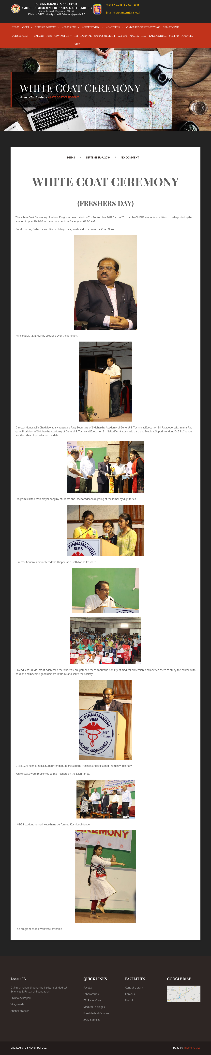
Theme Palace (192, 1047)
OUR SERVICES (20, 35)
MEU (144, 35)
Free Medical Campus (96, 1013)
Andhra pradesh (20, 1010)
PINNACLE (187, 35)
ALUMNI (122, 35)
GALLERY (39, 35)
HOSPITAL (85, 35)
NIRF (77, 44)
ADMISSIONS (69, 27)
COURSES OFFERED (45, 27)
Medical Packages (94, 1006)
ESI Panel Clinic (92, 1000)
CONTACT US (61, 35)
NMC (49, 35)
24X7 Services (91, 1019)
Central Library (134, 987)
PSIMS (71, 157)
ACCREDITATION (91, 27)
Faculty (87, 987)
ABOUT (25, 27)
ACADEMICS (113, 27)
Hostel (129, 1000)
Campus (130, 994)
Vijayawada (17, 1004)
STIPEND (174, 35)
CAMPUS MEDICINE (105, 35)
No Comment (130, 157)
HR (76, 35)
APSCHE (134, 35)
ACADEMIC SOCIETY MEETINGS (142, 27)
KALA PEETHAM (157, 35)
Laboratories (91, 994)
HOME (15, 27)
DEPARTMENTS (171, 27)
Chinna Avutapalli (21, 998)
